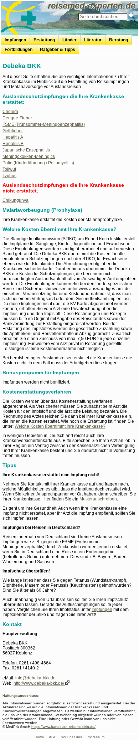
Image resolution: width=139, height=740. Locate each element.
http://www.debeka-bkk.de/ (39, 683)
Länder (69, 39)
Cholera (10, 111)
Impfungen (15, 39)
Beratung (118, 39)
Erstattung (44, 39)
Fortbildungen (18, 49)
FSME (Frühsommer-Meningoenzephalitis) (43, 124)
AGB (53, 737)
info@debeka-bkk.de (35, 677)
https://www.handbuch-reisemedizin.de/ (63, 727)
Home (39, 737)
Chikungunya (15, 200)
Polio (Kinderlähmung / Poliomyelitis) (38, 162)
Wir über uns (71, 737)
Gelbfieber (12, 130)
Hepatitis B (13, 143)
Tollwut (9, 169)
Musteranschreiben (98, 499)
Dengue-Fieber (17, 117)
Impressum (95, 737)
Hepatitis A (12, 137)
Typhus (9, 175)
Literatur (93, 39)
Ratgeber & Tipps (57, 49)
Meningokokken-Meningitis (28, 156)
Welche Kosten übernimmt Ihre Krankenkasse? (60, 426)
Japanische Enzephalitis (26, 150)
